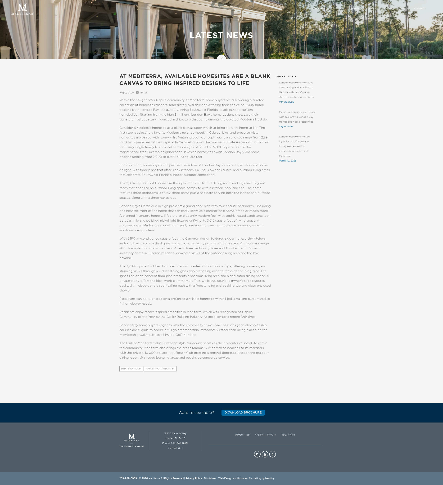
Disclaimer (210, 478)
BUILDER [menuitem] (371, 8)
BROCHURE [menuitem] (242, 435)
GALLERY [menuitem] (388, 8)
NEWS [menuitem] (404, 8)
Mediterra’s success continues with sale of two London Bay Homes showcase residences (297, 117)
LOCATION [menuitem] (338, 8)
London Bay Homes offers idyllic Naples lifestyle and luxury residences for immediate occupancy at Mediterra (294, 146)
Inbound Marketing (249, 478)
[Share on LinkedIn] (146, 93)
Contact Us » (175, 448)
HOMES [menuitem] (355, 8)
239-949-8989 (179, 443)
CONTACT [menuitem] (420, 8)
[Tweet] (141, 93)
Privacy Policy (194, 478)
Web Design (225, 478)
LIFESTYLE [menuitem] (318, 8)
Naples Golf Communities (160, 369)
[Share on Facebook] (137, 93)
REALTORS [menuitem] (288, 435)
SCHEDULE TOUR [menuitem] (265, 435)
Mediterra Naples (131, 369)
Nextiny (269, 478)
